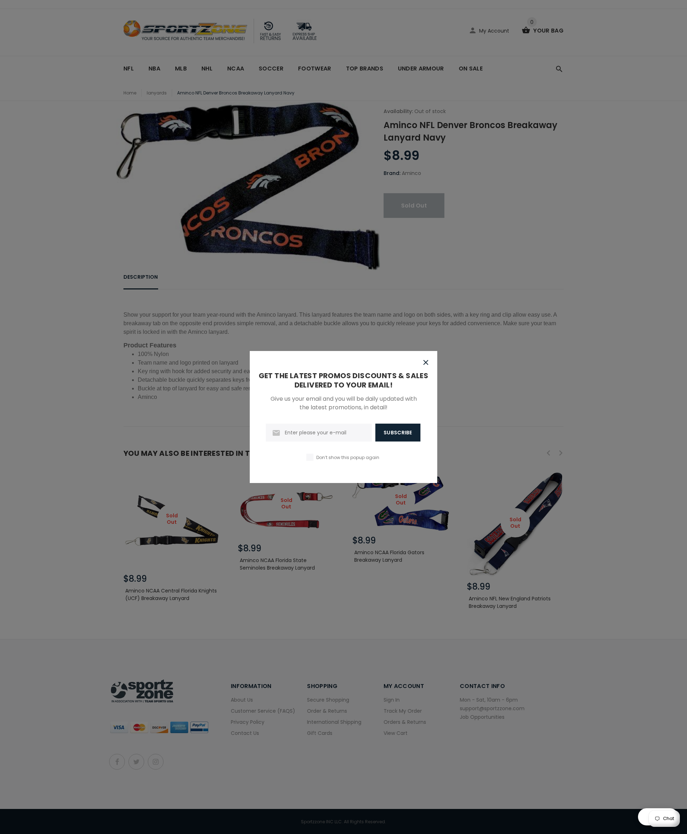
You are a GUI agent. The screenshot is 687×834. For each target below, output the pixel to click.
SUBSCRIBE (398, 432)
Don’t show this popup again (347, 457)
